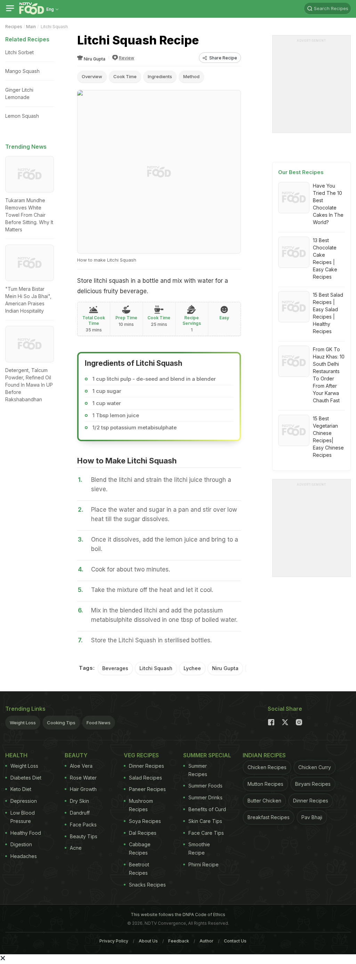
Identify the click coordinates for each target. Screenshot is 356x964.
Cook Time (125, 76)
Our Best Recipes (301, 172)
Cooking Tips (61, 722)
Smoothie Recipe (199, 848)
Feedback (178, 941)
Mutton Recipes (265, 784)
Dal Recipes (142, 833)
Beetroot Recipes (139, 869)
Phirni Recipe (203, 864)
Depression (23, 801)
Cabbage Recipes (140, 848)
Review (126, 57)
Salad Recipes (145, 778)
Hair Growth (83, 789)
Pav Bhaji (311, 817)
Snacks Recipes (147, 885)
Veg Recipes (141, 755)
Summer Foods (205, 786)
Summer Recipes (197, 770)
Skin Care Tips (205, 821)
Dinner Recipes (146, 766)
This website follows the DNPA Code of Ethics (178, 914)
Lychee (192, 668)
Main (31, 26)
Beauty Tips (83, 836)
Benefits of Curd (207, 809)
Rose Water (83, 778)
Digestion (21, 844)
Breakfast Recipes (269, 817)
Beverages (115, 668)
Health (16, 755)
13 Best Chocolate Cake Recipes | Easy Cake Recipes (325, 258)
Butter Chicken (264, 801)
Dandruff (80, 813)
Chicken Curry (314, 767)
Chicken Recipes (267, 767)
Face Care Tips (206, 833)
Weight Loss (23, 722)
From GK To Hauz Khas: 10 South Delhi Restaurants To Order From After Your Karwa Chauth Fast (329, 374)
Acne (76, 848)
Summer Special (207, 755)
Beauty (76, 755)
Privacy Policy (113, 941)
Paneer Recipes (147, 789)
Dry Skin (79, 801)
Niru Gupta (225, 668)
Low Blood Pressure (22, 817)
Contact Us (235, 941)
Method (191, 76)
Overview (92, 76)
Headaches (23, 856)
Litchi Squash (155, 668)
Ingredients (160, 76)
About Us (148, 941)
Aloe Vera (81, 766)
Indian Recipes (264, 755)
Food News (99, 722)
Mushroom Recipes (141, 805)
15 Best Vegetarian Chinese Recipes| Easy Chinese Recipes (328, 436)
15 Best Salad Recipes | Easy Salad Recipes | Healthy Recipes (328, 313)
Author (206, 941)
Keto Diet (20, 789)
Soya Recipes (145, 821)
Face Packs (83, 824)
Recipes (13, 26)
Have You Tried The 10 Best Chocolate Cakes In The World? (328, 204)
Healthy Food (25, 833)
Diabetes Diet (25, 778)
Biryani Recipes (313, 784)
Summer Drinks (205, 797)
